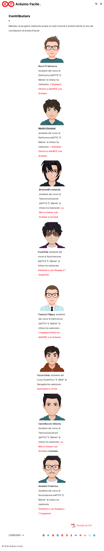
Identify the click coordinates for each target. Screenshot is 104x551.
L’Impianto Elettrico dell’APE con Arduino (50, 89)
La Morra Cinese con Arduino (51, 212)
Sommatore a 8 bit (47, 388)
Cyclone (54, 217)
